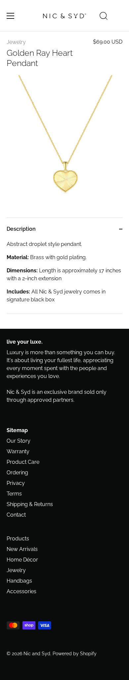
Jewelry (16, 42)
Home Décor (22, 560)
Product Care (23, 462)
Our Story (18, 441)
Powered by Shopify (75, 653)
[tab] (64, 277)
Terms (14, 494)
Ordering (17, 472)
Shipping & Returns (30, 504)
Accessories (21, 591)
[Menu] (10, 16)
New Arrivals (22, 549)
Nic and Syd (36, 653)
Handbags (19, 581)
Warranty (18, 451)
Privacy (16, 483)
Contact (16, 515)
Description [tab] (21, 229)
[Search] (103, 17)
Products (18, 538)
